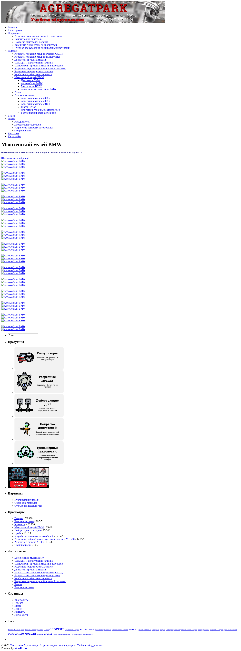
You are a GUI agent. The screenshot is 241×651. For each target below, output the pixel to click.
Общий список (22, 130)
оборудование (203, 630)
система (40, 634)
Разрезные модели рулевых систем (33, 71)
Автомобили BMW (31, 83)
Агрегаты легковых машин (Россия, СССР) (38, 53)
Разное (18, 92)
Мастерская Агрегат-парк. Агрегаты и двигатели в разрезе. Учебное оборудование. (56, 645)
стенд (47, 633)
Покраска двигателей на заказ (31, 42)
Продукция (14, 33)
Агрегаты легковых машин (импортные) (37, 56)
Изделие (16, 630)
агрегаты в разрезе (72, 630)
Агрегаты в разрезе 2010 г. (35, 104)
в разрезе (87, 629)
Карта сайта (14, 136)
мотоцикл (169, 630)
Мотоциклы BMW (31, 86)
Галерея (12, 50)
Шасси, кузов (28, 106)
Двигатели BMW (30, 80)
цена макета (87, 634)
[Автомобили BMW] (13, 161)
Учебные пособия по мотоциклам (33, 74)
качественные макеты (120, 630)
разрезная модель (216, 630)
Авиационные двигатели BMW (38, 89)
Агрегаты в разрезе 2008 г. (35, 101)
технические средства (61, 634)
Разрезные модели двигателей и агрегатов (38, 36)
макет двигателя (145, 630)
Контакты (13, 133)
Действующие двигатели (28, 39)
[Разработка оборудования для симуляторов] (39, 368)
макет (133, 629)
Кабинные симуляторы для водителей (35, 44)
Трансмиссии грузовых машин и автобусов (38, 65)
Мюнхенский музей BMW (29, 77)
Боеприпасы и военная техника (38, 112)
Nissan (10, 630)
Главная (12, 27)
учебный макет (76, 634)
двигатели (99, 630)
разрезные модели (22, 633)
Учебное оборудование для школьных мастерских (42, 47)
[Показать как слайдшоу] (15, 158)
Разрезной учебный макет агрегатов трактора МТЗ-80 (44, 539)
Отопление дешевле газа (28, 505)
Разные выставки (24, 95)
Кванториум (15, 30)
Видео (11, 115)
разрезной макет (230, 630)
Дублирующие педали (26, 499)
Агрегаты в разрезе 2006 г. (35, 98)
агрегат (56, 628)
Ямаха (46, 630)
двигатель (107, 630)
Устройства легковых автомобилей (33, 127)
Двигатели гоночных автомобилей (40, 109)
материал (155, 630)
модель (162, 630)
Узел (22, 630)
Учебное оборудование (34, 630)
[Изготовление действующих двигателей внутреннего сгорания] (39, 416)
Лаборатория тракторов (27, 124)
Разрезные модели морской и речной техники (40, 68)
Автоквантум (22, 121)
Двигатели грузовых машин (30, 59)
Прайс (11, 118)
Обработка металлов (25, 502)
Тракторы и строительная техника (33, 62)
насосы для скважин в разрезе (185, 630)
